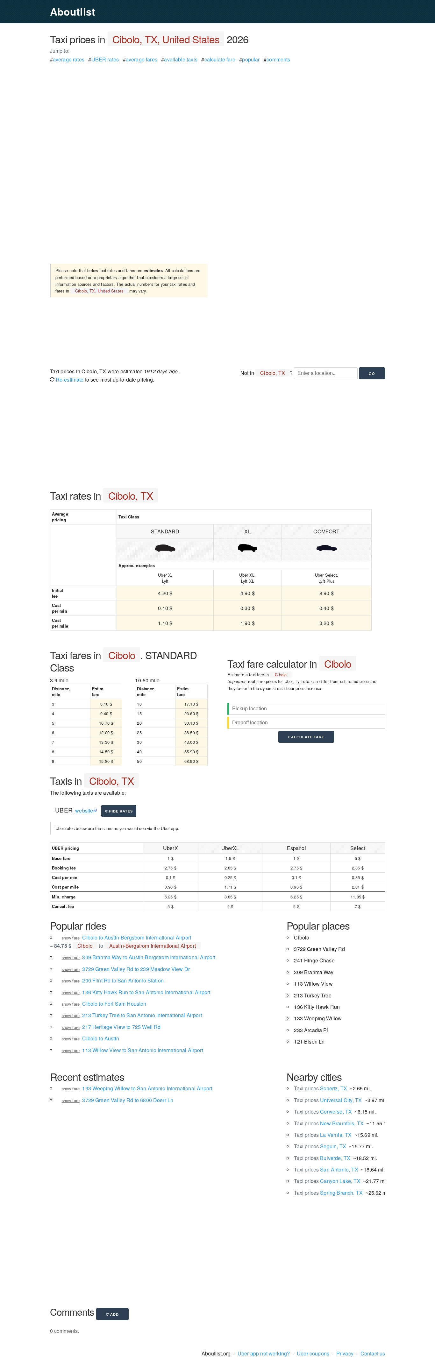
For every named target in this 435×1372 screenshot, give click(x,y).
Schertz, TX (320, 1088)
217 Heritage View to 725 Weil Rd (121, 1027)
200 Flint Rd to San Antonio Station (123, 980)
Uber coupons (313, 1353)
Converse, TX (323, 1111)
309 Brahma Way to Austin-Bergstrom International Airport (148, 957)
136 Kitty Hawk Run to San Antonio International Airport (146, 992)
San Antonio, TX (326, 1169)
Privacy (344, 1353)
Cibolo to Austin (100, 1038)
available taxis (180, 59)
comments (278, 59)
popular (251, 59)
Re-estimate (69, 379)
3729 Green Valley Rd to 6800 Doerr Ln (127, 1100)
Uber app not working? (264, 1353)
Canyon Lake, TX (327, 1181)
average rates (68, 59)
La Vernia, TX (323, 1134)
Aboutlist (72, 11)
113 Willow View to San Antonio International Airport (142, 1050)
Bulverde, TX (322, 1158)
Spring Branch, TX (328, 1192)
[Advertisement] (217, 108)
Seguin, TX (320, 1146)
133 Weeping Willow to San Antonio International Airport (147, 1088)
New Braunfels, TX (329, 1123)
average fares (141, 59)
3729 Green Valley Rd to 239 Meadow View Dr (136, 969)
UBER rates (105, 59)
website (84, 810)
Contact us (372, 1353)
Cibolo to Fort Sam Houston (114, 1003)
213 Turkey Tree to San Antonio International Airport (142, 1015)
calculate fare (219, 59)
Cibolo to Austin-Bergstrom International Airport (136, 937)
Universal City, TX (328, 1100)
